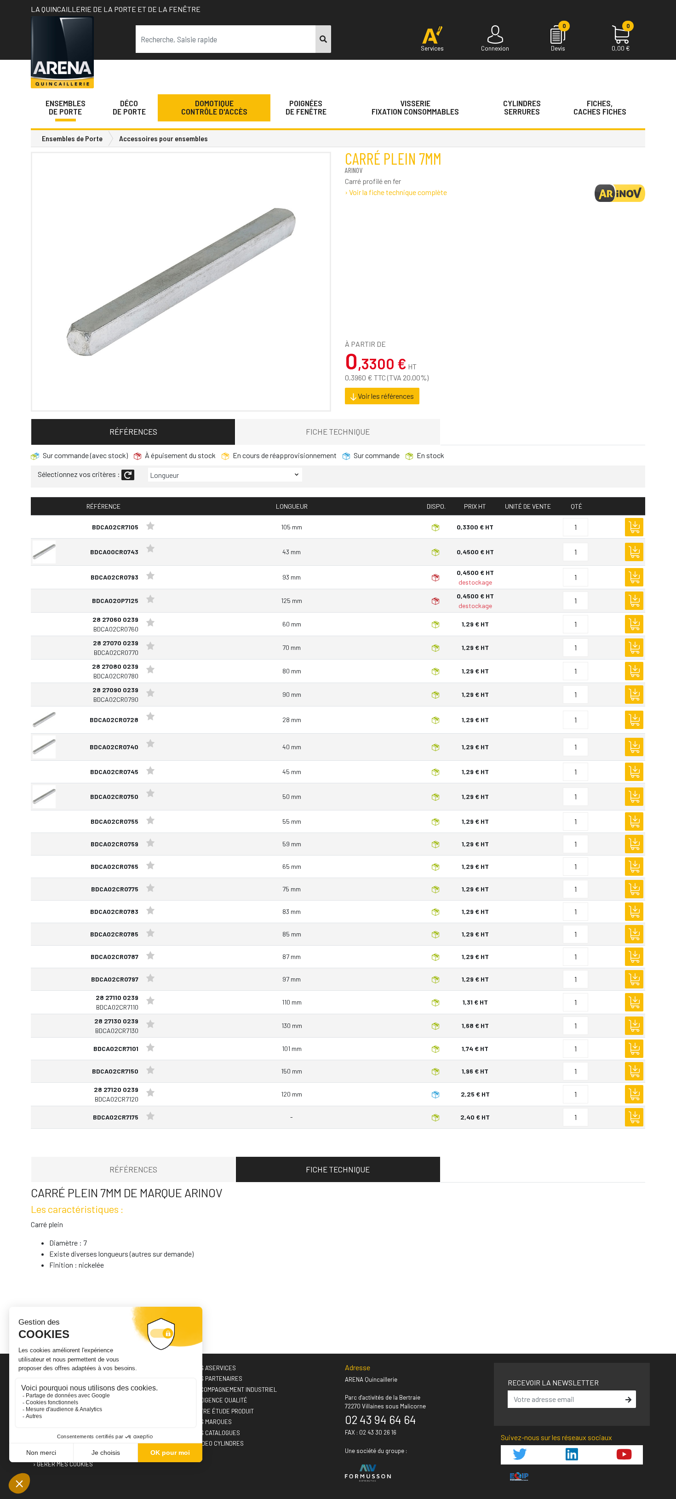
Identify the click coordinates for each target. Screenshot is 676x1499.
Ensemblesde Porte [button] (66, 107)
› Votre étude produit (221, 1411)
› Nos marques (210, 1421)
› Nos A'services (212, 1368)
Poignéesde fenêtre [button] (306, 107)
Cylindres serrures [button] (522, 107)
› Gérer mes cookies (63, 1464)
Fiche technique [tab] (338, 431)
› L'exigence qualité (218, 1400)
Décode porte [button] (129, 107)
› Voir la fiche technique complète (396, 192)
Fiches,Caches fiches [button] (599, 107)
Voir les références (385, 395)
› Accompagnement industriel (233, 1389)
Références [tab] (133, 431)
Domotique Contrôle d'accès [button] (214, 107)
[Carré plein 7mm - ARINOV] (181, 282)
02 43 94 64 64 (380, 1419)
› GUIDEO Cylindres (216, 1443)
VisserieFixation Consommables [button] (415, 107)
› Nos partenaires (215, 1378)
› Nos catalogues (214, 1432)
